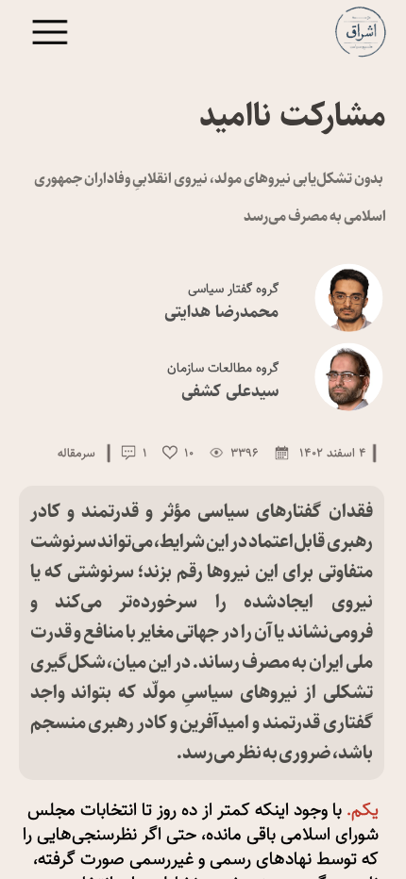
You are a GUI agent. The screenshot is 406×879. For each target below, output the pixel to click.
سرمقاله (76, 452)
